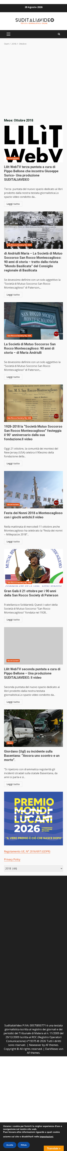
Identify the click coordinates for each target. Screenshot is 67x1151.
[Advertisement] (33, 80)
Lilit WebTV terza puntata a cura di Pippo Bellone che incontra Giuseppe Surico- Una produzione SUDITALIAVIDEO (33, 143)
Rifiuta (24, 1145)
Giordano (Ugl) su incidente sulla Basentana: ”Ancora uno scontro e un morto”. (33, 728)
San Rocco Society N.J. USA (19, 245)
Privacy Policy (12, 859)
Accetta (9, 1145)
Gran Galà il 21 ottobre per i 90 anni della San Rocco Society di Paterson (33, 567)
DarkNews (51, 1049)
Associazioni (13, 158)
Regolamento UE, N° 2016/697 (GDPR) (27, 851)
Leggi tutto (13, 203)
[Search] (59, 34)
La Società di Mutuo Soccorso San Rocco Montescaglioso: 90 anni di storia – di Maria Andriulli (33, 321)
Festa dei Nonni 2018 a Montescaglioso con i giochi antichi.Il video (33, 489)
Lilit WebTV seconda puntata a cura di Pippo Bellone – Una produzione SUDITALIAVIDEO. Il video (33, 646)
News (9, 743)
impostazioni (46, 1136)
